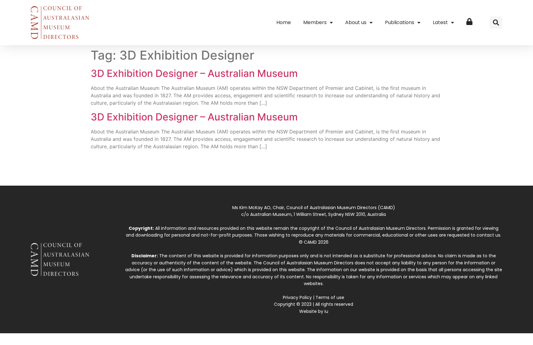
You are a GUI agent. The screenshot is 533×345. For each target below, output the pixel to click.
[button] (496, 22)
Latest (440, 22)
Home (283, 22)
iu (326, 311)
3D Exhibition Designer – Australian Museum (194, 73)
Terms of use (330, 297)
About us (355, 22)
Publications (399, 22)
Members (315, 22)
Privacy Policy (297, 297)
